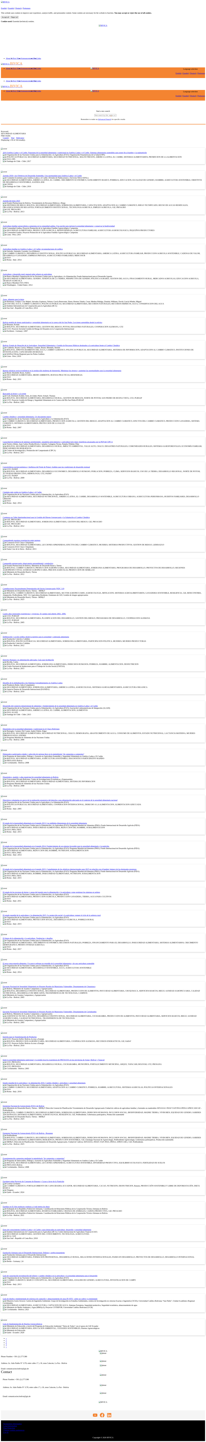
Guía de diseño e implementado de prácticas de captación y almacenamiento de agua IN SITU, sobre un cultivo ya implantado (50, 1299)
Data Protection (9, 1428)
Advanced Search (104, 119)
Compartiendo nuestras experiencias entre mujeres (21, 540)
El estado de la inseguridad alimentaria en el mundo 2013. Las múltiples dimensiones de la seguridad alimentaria (45, 823)
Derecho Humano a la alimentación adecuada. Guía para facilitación (28, 660)
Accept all (5, 17)
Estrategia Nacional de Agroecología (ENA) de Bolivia (23, 1106)
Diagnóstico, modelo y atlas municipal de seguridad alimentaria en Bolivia (30, 777)
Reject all (14, 17)
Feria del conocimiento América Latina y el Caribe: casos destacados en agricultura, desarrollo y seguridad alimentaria (47, 1230)
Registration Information (12, 1424)
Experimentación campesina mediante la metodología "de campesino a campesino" (34, 1158)
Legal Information (10, 1426)
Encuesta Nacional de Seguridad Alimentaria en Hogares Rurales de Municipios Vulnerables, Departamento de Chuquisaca (49, 987)
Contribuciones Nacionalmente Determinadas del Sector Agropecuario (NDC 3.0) (33, 589)
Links (39, 58)
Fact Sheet (17, 58)
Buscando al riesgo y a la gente (14, 394)
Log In (5, 1432)
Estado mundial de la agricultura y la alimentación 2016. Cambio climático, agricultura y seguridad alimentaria (44, 1083)
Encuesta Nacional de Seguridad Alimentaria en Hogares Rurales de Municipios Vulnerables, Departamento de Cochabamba (49, 1012)
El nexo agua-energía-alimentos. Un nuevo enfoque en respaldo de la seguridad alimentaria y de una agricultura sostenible (48, 963)
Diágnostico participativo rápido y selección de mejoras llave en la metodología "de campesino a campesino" (43, 754)
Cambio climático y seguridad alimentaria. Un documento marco (27, 417)
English (4, 8)
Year (12, 138)
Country (6, 138)
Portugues (26, 8)
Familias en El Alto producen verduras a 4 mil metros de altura (26, 1207)
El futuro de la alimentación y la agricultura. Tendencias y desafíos (28, 938)
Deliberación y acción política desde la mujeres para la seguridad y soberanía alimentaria (36, 637)
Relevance (20, 138)
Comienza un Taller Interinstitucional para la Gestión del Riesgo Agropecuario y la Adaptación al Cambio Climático (46, 517)
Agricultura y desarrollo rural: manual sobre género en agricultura (27, 274)
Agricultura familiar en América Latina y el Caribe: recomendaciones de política (33, 249)
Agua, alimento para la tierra (13, 299)
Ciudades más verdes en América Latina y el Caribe (22, 492)
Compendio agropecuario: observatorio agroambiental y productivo (28, 563)
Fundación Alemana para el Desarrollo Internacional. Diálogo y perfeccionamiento (34, 1253)
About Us (9, 58)
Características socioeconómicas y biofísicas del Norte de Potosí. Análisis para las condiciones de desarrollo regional (46, 467)
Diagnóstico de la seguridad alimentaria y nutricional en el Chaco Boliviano (31, 729)
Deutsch (18, 8)
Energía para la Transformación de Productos (20, 1037)
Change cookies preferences (13, 1430)
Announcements (27, 58)
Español (11, 8)
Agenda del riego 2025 (11, 201)
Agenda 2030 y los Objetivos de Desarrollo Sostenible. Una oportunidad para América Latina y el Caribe (42, 176)
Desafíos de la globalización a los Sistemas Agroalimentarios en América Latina (32, 683)
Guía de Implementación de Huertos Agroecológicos (22, 1324)
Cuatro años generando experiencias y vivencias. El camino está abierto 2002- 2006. (34, 614)
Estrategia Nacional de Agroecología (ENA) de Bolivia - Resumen (28, 1133)
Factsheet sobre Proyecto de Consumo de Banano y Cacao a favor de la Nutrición (33, 1181)
